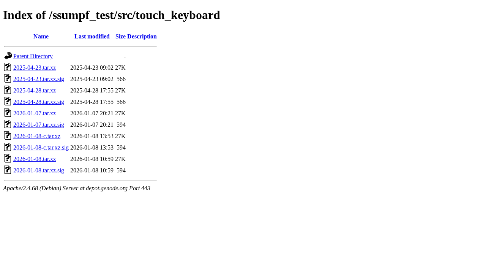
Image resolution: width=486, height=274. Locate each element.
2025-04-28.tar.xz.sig (38, 102)
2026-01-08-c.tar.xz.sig (41, 147)
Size (120, 36)
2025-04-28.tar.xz (34, 90)
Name (41, 36)
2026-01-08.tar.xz (34, 159)
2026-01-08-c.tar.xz (36, 136)
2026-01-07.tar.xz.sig (38, 124)
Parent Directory (33, 56)
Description (142, 36)
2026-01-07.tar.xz (34, 113)
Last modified (92, 36)
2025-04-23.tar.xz (34, 67)
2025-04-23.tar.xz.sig (38, 79)
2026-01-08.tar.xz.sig (38, 170)
